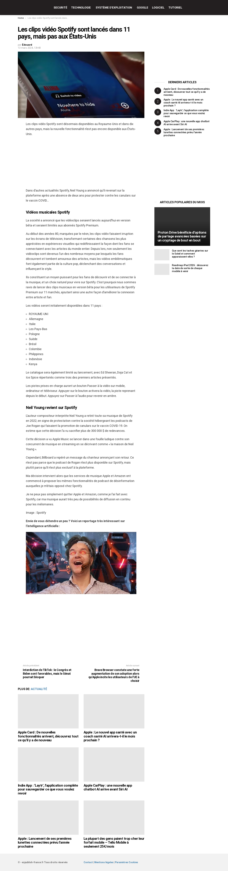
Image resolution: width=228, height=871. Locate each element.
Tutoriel (175, 7)
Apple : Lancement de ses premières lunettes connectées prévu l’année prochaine (44, 842)
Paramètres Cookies (126, 862)
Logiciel (158, 7)
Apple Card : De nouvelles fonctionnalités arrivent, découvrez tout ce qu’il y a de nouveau (48, 736)
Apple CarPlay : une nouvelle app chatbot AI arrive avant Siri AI (108, 787)
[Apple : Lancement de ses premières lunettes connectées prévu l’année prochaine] (48, 817)
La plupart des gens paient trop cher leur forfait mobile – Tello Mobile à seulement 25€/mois (114, 842)
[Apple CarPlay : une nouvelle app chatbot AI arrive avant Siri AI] (114, 764)
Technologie (81, 7)
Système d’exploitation (114, 7)
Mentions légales (103, 862)
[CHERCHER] (208, 7)
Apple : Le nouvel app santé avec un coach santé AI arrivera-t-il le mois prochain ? (110, 736)
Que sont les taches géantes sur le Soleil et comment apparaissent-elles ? (190, 253)
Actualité (39, 689)
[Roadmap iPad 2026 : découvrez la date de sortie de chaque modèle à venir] (161, 269)
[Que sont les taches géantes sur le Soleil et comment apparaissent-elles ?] (161, 254)
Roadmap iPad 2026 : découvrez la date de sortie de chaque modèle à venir (190, 268)
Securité (60, 7)
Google (142, 7)
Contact (88, 862)
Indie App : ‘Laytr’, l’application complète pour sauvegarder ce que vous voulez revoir (48, 789)
